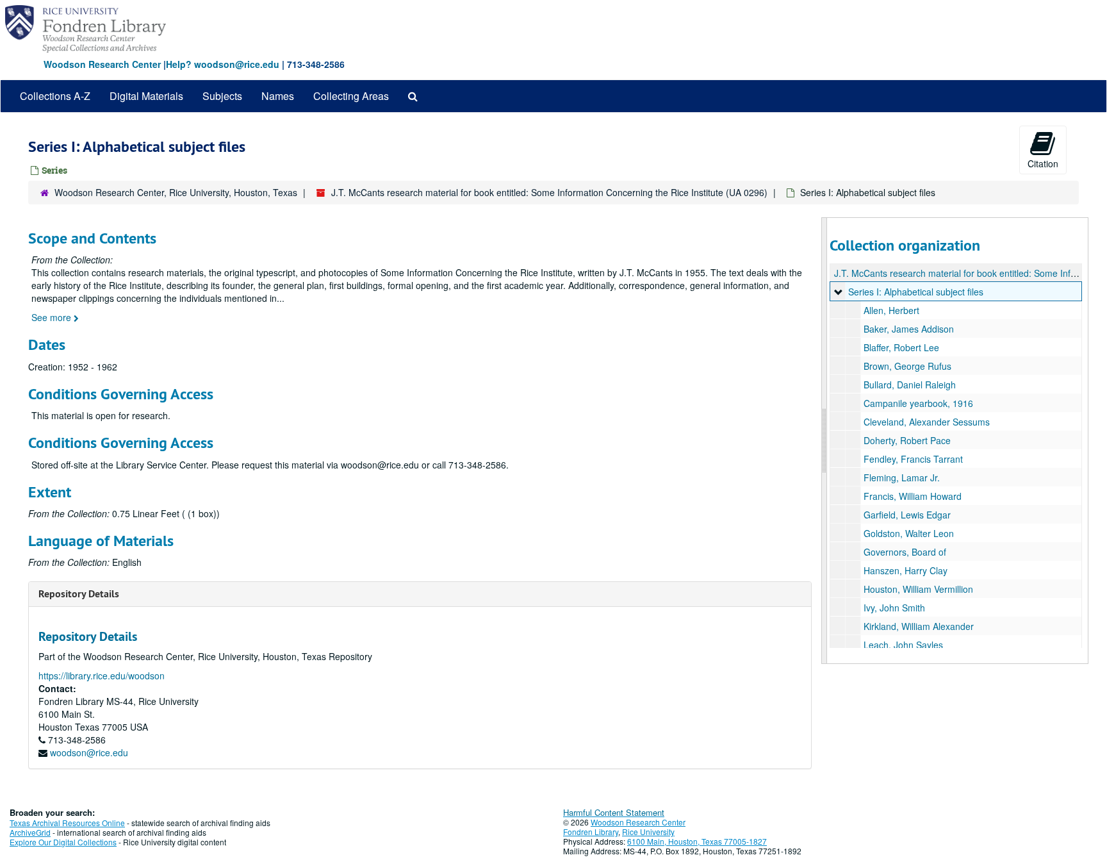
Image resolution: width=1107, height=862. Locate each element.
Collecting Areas (351, 95)
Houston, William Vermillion (918, 589)
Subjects (222, 95)
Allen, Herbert (891, 310)
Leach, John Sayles (903, 644)
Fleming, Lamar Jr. (902, 477)
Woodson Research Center (102, 64)
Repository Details (78, 594)
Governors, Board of (905, 551)
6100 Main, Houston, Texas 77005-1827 (697, 841)
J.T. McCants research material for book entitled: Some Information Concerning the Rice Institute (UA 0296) (549, 192)
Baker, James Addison (909, 328)
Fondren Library (590, 831)
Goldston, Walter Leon (909, 533)
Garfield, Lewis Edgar (907, 514)
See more (52, 317)
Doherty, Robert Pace (907, 440)
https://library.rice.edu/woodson (101, 675)
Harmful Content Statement (613, 812)
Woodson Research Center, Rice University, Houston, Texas (175, 192)
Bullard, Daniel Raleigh (910, 384)
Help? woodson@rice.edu (222, 64)
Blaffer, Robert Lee (901, 347)
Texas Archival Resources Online (67, 822)
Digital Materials (146, 95)
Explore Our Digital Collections (63, 841)
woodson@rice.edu (89, 752)
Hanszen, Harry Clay (905, 570)
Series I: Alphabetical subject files (915, 291)
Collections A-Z (55, 95)
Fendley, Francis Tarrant (913, 458)
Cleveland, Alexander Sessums (927, 421)
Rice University (648, 831)
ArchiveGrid (30, 832)
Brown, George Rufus (907, 366)
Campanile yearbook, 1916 (918, 403)
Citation (1043, 163)
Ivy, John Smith (894, 607)
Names (277, 95)
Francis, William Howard (913, 496)
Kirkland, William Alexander (919, 626)
